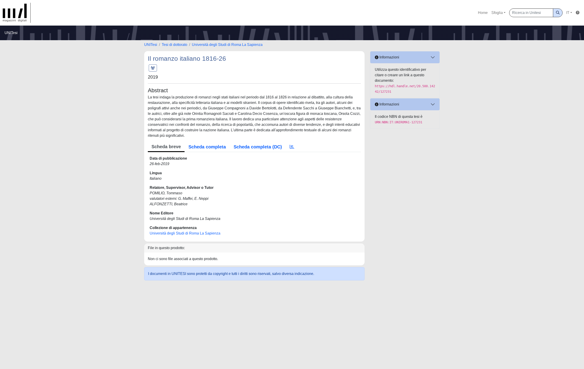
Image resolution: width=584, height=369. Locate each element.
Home (483, 13)
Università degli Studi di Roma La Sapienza (227, 45)
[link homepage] (17, 13)
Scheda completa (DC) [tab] (258, 146)
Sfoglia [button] (497, 13)
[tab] (292, 147)
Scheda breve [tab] (166, 146)
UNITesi (150, 45)
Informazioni (388, 57)
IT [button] (567, 13)
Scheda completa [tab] (207, 146)
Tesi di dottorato (174, 45)
